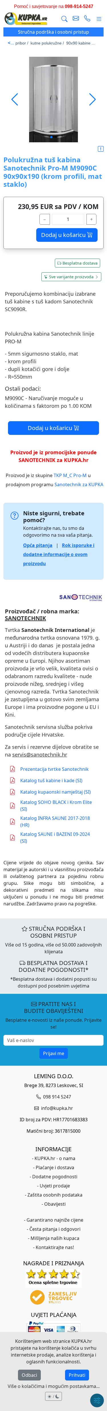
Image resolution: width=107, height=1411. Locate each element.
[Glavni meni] (98, 19)
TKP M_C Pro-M (70, 475)
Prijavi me (53, 1053)
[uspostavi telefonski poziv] (87, 19)
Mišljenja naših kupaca (55, 1238)
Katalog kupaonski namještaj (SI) (55, 792)
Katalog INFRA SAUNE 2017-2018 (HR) (55, 821)
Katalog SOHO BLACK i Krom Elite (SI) (56, 805)
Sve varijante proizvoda (71, 276)
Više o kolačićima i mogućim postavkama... (54, 1386)
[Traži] (64, 19)
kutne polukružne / (47, 43)
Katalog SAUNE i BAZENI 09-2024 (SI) (55, 837)
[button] (92, 99)
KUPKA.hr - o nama (55, 1158)
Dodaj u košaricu (64, 235)
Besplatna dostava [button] (80, 263)
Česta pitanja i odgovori (54, 1229)
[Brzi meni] (97, 1400)
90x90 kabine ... (80, 43)
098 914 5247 (56, 1097)
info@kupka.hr (56, 1108)
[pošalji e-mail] (75, 19)
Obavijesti (55, 1204)
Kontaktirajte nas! (55, 1247)
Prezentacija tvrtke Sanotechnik (54, 769)
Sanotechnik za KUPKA (78, 484)
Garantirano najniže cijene (55, 1220)
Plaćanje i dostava (55, 1167)
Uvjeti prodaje (55, 1186)
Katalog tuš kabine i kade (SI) (51, 780)
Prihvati (77, 1375)
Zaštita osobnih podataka (54, 1195)
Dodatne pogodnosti (54, 1176)
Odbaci (29, 1375)
